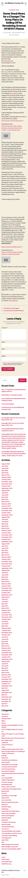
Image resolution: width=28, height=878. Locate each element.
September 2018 (6, 659)
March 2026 (5, 475)
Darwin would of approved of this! (12, 749)
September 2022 (6, 568)
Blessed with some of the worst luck (12, 738)
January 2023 (6, 559)
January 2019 (5, 650)
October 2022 (5, 566)
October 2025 (6, 486)
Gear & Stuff (5, 762)
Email (3, 349)
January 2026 (6, 479)
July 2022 (4, 572)
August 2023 (5, 544)
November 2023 (6, 537)
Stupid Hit (4, 820)
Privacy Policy (5, 875)
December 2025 (6, 481)
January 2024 (6, 532)
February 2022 (6, 584)
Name (3, 342)
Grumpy (9, 32)
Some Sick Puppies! (7, 815)
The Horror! (5, 829)
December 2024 (6, 508)
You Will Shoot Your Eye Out (14, 3)
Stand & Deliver (6, 818)
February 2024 (6, 530)
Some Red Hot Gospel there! (10, 811)
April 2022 (4, 579)
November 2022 (6, 564)
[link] (11, 128)
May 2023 (4, 550)
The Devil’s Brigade (7, 404)
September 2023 (6, 541)
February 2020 (6, 628)
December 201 (6, 699)
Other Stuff (5, 798)
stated (14, 227)
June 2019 (4, 639)
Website (3, 356)
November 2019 (6, 632)
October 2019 (5, 635)
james (3, 423)
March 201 (4, 706)
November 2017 (6, 681)
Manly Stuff (5, 791)
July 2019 (4, 637)
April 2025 (4, 499)
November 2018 (6, 655)
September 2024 (6, 515)
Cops (3, 747)
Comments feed (6, 861)
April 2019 (4, 643)
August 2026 (5, 464)
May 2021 (4, 604)
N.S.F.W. (4, 793)
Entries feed (5, 859)
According (4, 158)
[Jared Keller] (14, 293)
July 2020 (4, 621)
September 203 (6, 692)
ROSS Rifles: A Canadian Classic (11, 395)
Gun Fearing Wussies (8, 769)
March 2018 (5, 672)
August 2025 (5, 490)
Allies (3, 721)
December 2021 (6, 588)
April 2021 (4, 606)
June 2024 (4, 521)
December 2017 (6, 679)
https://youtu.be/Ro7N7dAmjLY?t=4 (12, 121)
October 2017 (5, 683)
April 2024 (4, 526)
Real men (4, 804)
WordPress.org (6, 864)
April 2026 (4, 473)
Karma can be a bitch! (8, 787)
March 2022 (5, 581)
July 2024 (4, 519)
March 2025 (5, 501)
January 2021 (5, 612)
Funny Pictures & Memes (9, 760)
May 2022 (4, 577)
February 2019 (6, 648)
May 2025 (4, 497)
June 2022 (4, 575)
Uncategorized (6, 838)
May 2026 (4, 470)
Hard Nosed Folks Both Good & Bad (12, 773)
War (2, 842)
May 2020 (4, 626)
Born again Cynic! (7, 740)
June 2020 (5, 624)
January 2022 (6, 586)
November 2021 (6, 590)
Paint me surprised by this (9, 802)
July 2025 (4, 493)
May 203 (4, 695)
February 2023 (6, 557)
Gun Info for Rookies (7, 771)
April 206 (4, 688)
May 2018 (4, 668)
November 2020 (6, 617)
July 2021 (4, 599)
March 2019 (5, 646)
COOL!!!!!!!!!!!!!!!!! (7, 745)
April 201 (4, 703)
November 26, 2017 (20, 32)
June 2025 (4, 495)
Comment (4, 328)
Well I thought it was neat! (9, 846)
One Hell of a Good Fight (9, 795)
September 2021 (6, 595)
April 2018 (4, 670)
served (6, 72)
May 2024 (4, 524)
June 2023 (4, 548)
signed (8, 221)
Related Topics (6, 806)
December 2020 (6, 615)
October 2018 (5, 657)
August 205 (5, 690)
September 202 (6, 697)
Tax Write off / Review (8, 822)
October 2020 (6, 619)
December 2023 (6, 535)
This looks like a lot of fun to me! (11, 833)
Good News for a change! (9, 764)
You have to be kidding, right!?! (11, 849)
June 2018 (4, 666)
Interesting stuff (6, 784)
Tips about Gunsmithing (9, 835)
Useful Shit (4, 840)
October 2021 (5, 592)
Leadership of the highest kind (11, 789)
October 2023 (6, 539)
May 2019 (4, 641)
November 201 (6, 701)
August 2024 (5, 517)
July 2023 (4, 546)
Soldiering (4, 809)
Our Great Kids (6, 800)
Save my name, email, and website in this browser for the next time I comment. (13, 363)
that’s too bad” (6, 824)
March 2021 (5, 608)
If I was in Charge (6, 782)
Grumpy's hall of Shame (9, 767)
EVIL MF (3, 755)
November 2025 (6, 484)
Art (2, 731)
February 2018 (6, 675)
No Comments (15, 35)
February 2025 (6, 504)
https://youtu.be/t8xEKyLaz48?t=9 (11, 247)
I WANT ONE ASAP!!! (7, 780)
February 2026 (6, 477)
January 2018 (5, 677)
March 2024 (5, 528)
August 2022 (5, 570)
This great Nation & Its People (10, 831)
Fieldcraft (4, 758)
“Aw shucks (5, 714)
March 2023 (5, 555)
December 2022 (6, 561)
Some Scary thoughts (8, 813)
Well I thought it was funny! (10, 844)
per (5, 236)
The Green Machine (7, 826)
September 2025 (6, 488)
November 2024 (6, 510)
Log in (3, 857)
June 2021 (4, 601)
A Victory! (4, 716)
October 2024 (6, 513)
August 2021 (5, 597)
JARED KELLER (8, 61)
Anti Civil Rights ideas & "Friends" (12, 729)
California (4, 742)
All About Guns (14, 9)
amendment (15, 93)
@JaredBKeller (13, 301)
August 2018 (5, 661)
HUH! (3, 775)
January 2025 (6, 506)
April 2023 (4, 552)
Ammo (3, 723)
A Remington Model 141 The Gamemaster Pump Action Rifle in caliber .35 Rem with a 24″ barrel (13, 453)
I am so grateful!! (6, 778)
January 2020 (6, 630)
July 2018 (4, 663)
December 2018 (6, 652)
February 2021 (6, 610)
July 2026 (4, 466)
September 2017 (6, 686)
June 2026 (4, 468)
